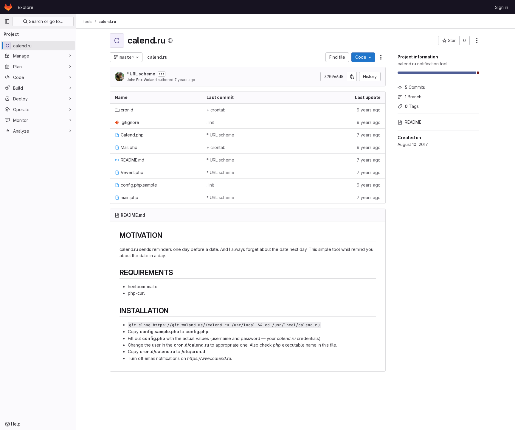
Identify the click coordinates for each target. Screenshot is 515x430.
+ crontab (216, 109)
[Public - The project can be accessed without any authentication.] (170, 40)
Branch (413, 96)
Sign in (501, 7)
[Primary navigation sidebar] (7, 21)
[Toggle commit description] (161, 74)
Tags (412, 106)
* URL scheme (141, 73)
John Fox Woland (142, 79)
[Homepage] (8, 7)
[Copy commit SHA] (352, 76)
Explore (25, 7)
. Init (210, 122)
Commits (415, 87)
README (413, 122)
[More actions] (477, 40)
